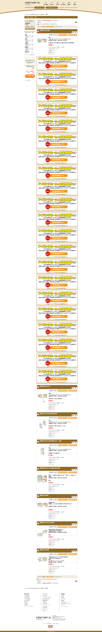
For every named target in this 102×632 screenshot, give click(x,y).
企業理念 (62, 597)
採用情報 (62, 600)
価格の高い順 (54, 24)
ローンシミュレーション (47, 604)
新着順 (45, 24)
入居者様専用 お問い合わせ (52, 7)
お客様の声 (44, 601)
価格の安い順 (49, 24)
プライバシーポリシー (64, 606)
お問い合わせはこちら (40, 7)
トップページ (26, 14)
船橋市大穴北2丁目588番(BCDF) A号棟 (50, 440)
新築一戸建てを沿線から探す (35, 14)
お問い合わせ (63, 601)
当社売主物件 (26, 597)
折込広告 (25, 603)
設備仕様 (25, 601)
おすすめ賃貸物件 (27, 598)
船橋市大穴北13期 (45, 30)
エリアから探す (27, 80)
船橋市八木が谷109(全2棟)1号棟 (48, 413)
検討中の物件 (68, 7)
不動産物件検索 (27, 595)
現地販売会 (26, 604)
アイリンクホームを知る (47, 597)
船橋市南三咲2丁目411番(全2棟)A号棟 (50, 468)
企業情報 (62, 595)
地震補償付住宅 (45, 600)
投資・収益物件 (27, 600)
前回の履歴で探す (62, 7)
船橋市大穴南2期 (44, 549)
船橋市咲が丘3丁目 (45, 386)
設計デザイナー (45, 609)
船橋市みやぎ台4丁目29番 (47, 522)
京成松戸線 (42, 14)
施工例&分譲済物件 (46, 598)
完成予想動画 (45, 607)
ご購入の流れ (45, 606)
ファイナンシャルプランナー (29, 606)
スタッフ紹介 (63, 598)
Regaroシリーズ (45, 610)
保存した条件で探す (74, 7)
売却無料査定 (45, 603)
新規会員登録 (45, 595)
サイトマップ (63, 604)
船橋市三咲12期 (44, 495)
